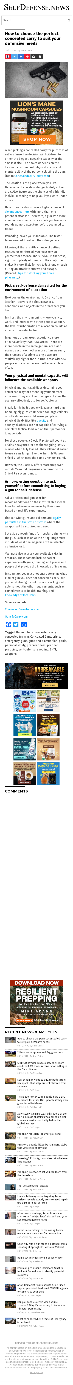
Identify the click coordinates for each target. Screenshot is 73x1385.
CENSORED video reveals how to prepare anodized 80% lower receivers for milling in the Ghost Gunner (42, 1066)
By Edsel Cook (36, 1046)
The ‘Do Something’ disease (32, 1185)
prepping (11, 649)
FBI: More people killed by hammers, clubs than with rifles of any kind (42, 1146)
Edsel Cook (26, 50)
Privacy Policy (36, 1372)
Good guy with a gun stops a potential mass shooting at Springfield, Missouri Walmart (42, 1245)
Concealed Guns (40, 636)
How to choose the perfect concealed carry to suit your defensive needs (42, 1040)
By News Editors (37, 1056)
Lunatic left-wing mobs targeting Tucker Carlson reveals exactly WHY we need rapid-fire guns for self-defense (42, 1199)
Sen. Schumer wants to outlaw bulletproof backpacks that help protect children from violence (41, 1083)
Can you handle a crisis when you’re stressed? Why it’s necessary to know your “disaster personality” (41, 1305)
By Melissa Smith (37, 1179)
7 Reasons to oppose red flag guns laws (40, 1052)
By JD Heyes (35, 1090)
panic (62, 641)
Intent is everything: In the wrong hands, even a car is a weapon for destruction (40, 1232)
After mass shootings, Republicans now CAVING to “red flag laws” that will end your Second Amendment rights (42, 1216)
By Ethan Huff (35, 1107)
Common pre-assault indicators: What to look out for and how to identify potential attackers (40, 1271)
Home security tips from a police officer (40, 1257)
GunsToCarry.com (16, 616)
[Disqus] (36, 841)
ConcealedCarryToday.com (31, 176)
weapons (11, 653)
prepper (52, 645)
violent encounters (17, 211)
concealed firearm (17, 636)
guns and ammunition (43, 641)
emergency (12, 641)
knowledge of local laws (20, 595)
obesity (41, 420)
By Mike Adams (36, 1073)
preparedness (36, 645)
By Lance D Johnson (38, 1237)
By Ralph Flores (37, 1326)
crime (56, 636)
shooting (42, 649)
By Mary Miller (36, 1138)
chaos (29, 632)
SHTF (53, 649)
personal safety (15, 645)
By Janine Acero (37, 1278)
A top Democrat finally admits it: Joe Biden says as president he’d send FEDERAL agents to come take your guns (42, 1288)
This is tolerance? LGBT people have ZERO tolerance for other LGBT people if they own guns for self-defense (42, 1100)
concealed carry (45, 632)
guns (24, 641)
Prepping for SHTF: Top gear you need (39, 1134)
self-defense (27, 649)
